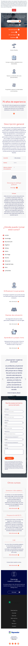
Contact (14, 626)
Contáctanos (14, 21)
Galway (7, 248)
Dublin (6, 251)
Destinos (13, 32)
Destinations (14, 610)
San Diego (7, 254)
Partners (14, 623)
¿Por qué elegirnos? (13, 34)
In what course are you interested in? (11, 442)
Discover (14, 615)
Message (6, 448)
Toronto (7, 257)
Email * (6, 425)
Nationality (7, 420)
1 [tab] (12, 395)
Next (25, 378)
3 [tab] (15, 395)
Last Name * (7, 414)
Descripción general (13, 29)
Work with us (14, 618)
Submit (9, 458)
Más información (13, 508)
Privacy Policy (14, 639)
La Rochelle (8, 270)
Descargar (13, 187)
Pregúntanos (13, 37)
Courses (14, 613)
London (7, 235)
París (6, 267)
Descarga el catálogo (14, 24)
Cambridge (8, 238)
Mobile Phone (7, 431)
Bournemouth (8, 241)
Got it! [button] (14, 10)
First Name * (7, 409)
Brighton (7, 245)
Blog (14, 621)
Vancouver (7, 261)
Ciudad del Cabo (9, 264)
